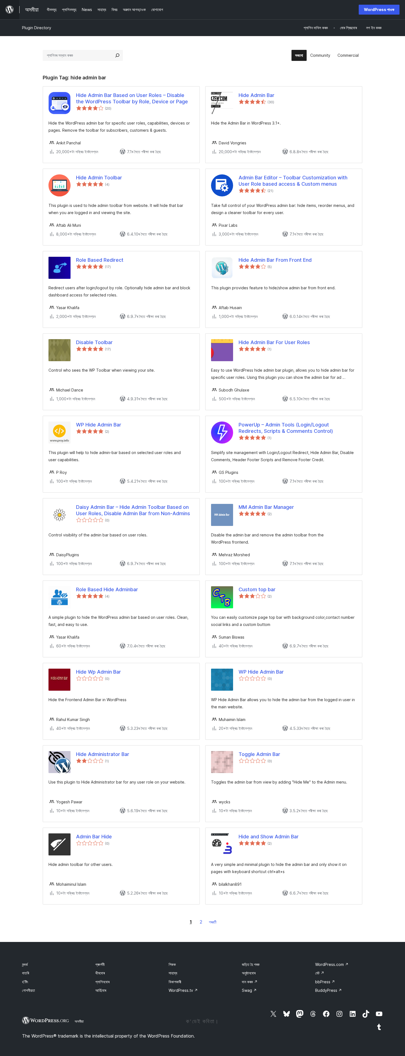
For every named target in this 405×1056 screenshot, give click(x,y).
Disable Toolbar (94, 342)
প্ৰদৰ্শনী (100, 964)
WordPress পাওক (379, 9)
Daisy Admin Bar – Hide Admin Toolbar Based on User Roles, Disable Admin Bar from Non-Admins (133, 510)
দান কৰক (250, 981)
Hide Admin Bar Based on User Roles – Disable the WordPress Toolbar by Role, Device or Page (132, 98)
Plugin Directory (36, 27)
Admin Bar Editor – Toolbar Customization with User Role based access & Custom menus (293, 181)
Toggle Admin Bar (259, 754)
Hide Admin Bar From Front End (275, 260)
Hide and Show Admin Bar (269, 836)
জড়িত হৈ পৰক (251, 964)
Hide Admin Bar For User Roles (274, 342)
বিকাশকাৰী (175, 981)
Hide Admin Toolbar (99, 177)
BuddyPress (328, 990)
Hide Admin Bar (256, 95)
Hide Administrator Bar (102, 754)
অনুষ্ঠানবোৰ (248, 973)
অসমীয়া (79, 1021)
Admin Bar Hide (94, 836)
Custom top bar (257, 589)
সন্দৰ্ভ (25, 964)
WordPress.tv (183, 990)
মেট (319, 973)
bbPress (325, 981)
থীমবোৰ (100, 973)
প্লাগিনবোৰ (102, 981)
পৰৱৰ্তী (213, 922)
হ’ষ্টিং (25, 981)
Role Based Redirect (99, 260)
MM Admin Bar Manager (266, 507)
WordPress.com (332, 964)
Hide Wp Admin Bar (98, 672)
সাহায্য (173, 973)
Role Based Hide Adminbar (107, 589)
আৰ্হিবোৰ (100, 990)
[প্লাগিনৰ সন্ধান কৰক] (117, 55)
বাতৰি (25, 973)
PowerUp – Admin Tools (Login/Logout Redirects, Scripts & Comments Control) (286, 428)
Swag (249, 990)
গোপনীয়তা (28, 990)
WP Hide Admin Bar (98, 425)
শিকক (172, 964)
